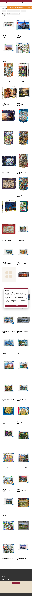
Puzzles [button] (12, 567)
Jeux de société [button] (9, 567)
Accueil (2, 567)
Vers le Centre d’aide (16, 590)
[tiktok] (19, 585)
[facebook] (15, 585)
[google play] (19, 588)
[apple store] (17, 588)
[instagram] (13, 585)
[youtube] (17, 585)
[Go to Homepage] (4, 2)
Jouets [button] (5, 567)
